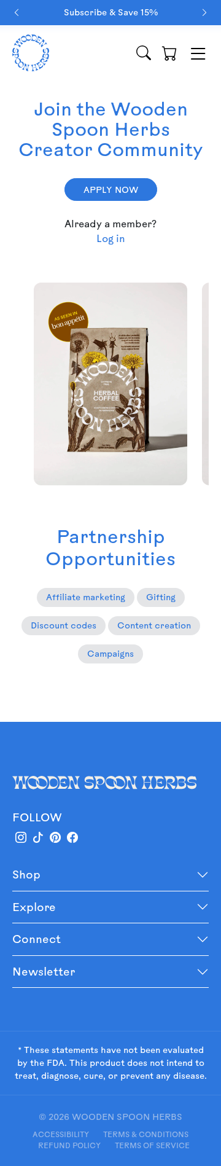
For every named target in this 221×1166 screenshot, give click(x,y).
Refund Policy (69, 1145)
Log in (110, 238)
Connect (36, 938)
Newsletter (43, 971)
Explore (34, 906)
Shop (26, 874)
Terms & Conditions (145, 1134)
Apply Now (110, 190)
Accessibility (61, 1134)
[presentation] (16, 12)
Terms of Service (152, 1145)
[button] (169, 53)
